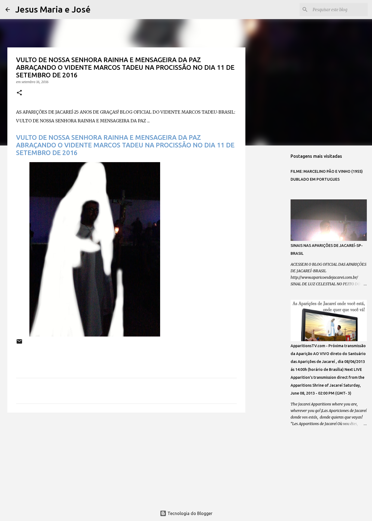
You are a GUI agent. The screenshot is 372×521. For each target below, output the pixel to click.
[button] (19, 93)
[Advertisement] (126, 459)
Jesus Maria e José (53, 9)
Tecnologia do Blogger (189, 513)
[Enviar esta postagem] (19, 343)
